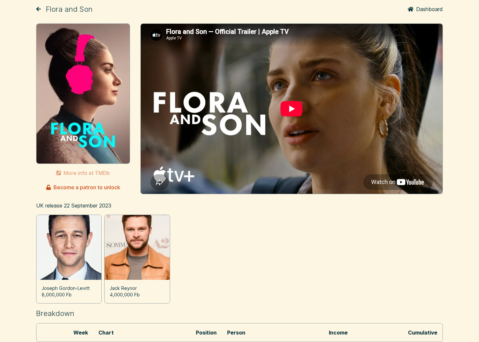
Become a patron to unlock (86, 187)
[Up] (38, 9)
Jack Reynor (123, 288)
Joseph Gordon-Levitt (66, 288)
